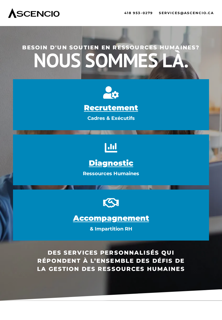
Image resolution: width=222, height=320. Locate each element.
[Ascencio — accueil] (34, 13)
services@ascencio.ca (186, 13)
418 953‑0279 (138, 13)
